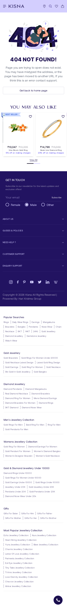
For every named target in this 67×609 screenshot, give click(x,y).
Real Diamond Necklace (16, 393)
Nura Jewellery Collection (44, 535)
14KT (27, 331)
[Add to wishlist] (30, 117)
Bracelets (9, 326)
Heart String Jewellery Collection (21, 540)
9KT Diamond (11, 407)
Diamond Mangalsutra (35, 389)
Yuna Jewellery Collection (17, 544)
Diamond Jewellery (14, 336)
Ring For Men (54, 424)
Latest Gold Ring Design (48, 362)
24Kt (35, 331)
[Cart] (62, 6)
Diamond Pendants (13, 389)
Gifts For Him (27, 513)
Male (33, 204)
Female (15, 204)
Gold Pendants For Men (16, 429)
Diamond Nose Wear (32, 407)
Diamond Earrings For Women (42, 446)
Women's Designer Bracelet (18, 455)
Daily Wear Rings (20, 322)
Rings (6, 322)
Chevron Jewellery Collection (19, 581)
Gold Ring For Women (32, 367)
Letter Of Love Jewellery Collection (22, 553)
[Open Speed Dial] (58, 600)
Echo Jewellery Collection (16, 535)
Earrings (35, 322)
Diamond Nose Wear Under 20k (20, 496)
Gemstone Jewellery (36, 336)
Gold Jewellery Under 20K (41, 487)
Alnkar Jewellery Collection (18, 586)
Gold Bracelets (11, 358)
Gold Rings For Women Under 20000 (39, 358)
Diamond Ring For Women (17, 398)
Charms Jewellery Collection (19, 549)
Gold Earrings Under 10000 (18, 482)
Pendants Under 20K (15, 491)
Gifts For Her (30, 518)
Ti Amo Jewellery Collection (18, 572)
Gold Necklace (53, 367)
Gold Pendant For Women (17, 451)
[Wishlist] (56, 6)
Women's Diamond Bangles (47, 451)
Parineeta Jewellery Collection (19, 558)
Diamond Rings (46, 402)
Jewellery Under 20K (15, 487)
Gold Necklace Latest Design (19, 362)
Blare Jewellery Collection (46, 544)
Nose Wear (47, 326)
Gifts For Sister (11, 513)
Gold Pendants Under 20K (42, 491)
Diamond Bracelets (40, 393)
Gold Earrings (11, 367)
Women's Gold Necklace (48, 455)
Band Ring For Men (35, 424)
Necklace (9, 331)
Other (50, 204)
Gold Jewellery (48, 331)
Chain (58, 326)
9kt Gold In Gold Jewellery (17, 371)
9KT (20, 331)
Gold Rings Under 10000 (47, 482)
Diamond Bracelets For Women (20, 402)
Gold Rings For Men (13, 424)
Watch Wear (11, 340)
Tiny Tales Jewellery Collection (20, 567)
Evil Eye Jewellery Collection (18, 563)
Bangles (21, 326)
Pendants (33, 326)
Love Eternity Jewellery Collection (21, 577)
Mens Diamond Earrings (45, 398)
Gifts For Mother (13, 518)
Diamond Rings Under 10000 (18, 473)
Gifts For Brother (48, 518)
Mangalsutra (49, 322)
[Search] (50, 6)
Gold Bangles (40, 371)
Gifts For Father (44, 513)
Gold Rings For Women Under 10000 (23, 477)
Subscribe (56, 197)
